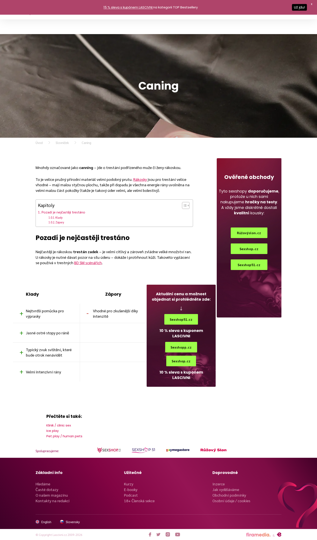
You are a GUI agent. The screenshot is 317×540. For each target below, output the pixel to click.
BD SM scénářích (88, 262)
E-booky (130, 489)
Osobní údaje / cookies (231, 500)
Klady (59, 217)
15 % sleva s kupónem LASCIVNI (128, 7)
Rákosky (140, 179)
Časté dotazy (47, 489)
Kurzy (128, 483)
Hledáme (43, 483)
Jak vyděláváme (225, 489)
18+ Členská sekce (139, 500)
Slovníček (62, 142)
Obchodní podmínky (229, 495)
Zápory (59, 222)
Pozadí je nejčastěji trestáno (63, 212)
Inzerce (218, 483)
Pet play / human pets (64, 436)
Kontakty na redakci (52, 500)
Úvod (39, 142)
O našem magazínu (52, 495)
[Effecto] (279, 534)
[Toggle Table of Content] (183, 205)
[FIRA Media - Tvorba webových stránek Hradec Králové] (258, 535)
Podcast (131, 495)
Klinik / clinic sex (58, 425)
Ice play (52, 430)
